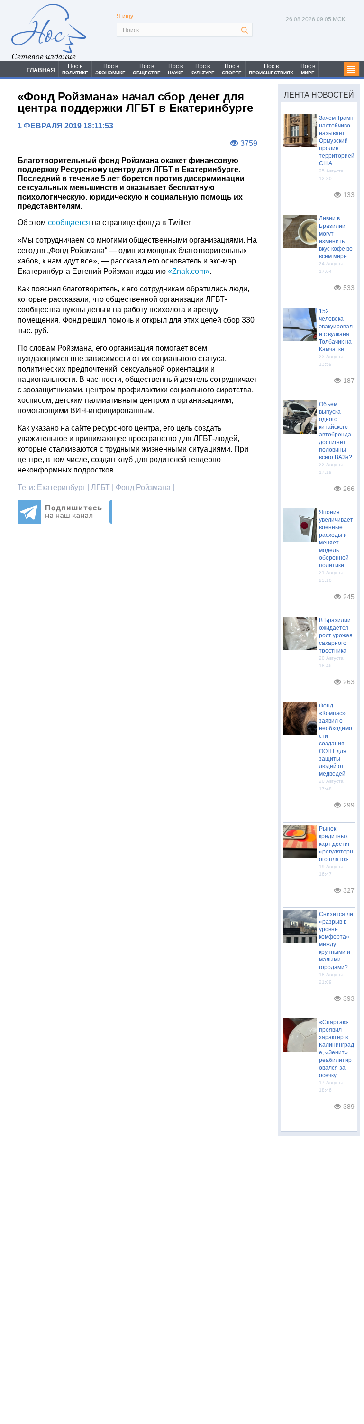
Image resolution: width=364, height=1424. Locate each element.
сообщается (69, 222)
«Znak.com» (188, 271)
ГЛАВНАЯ (41, 70)
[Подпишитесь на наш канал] (65, 521)
